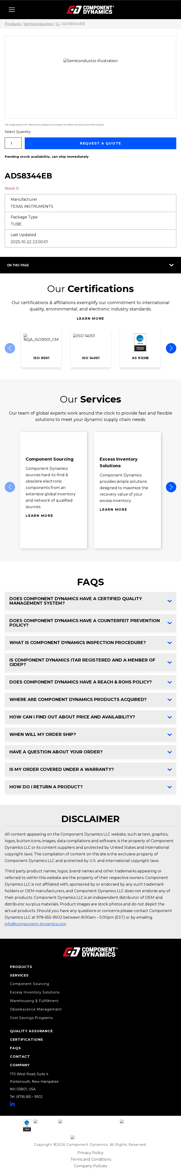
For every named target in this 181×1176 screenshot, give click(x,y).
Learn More (90, 318)
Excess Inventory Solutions (35, 992)
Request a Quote (100, 143)
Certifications (26, 1039)
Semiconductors (38, 24)
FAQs (15, 1048)
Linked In (12, 1103)
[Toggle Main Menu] (12, 9)
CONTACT (20, 1056)
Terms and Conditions (90, 1159)
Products (13, 24)
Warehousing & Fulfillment (34, 1001)
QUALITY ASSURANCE (31, 1031)
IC (58, 24)
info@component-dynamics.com (35, 924)
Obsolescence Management (36, 1009)
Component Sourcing (29, 984)
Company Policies (90, 1166)
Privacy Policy (90, 1153)
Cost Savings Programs (31, 1018)
